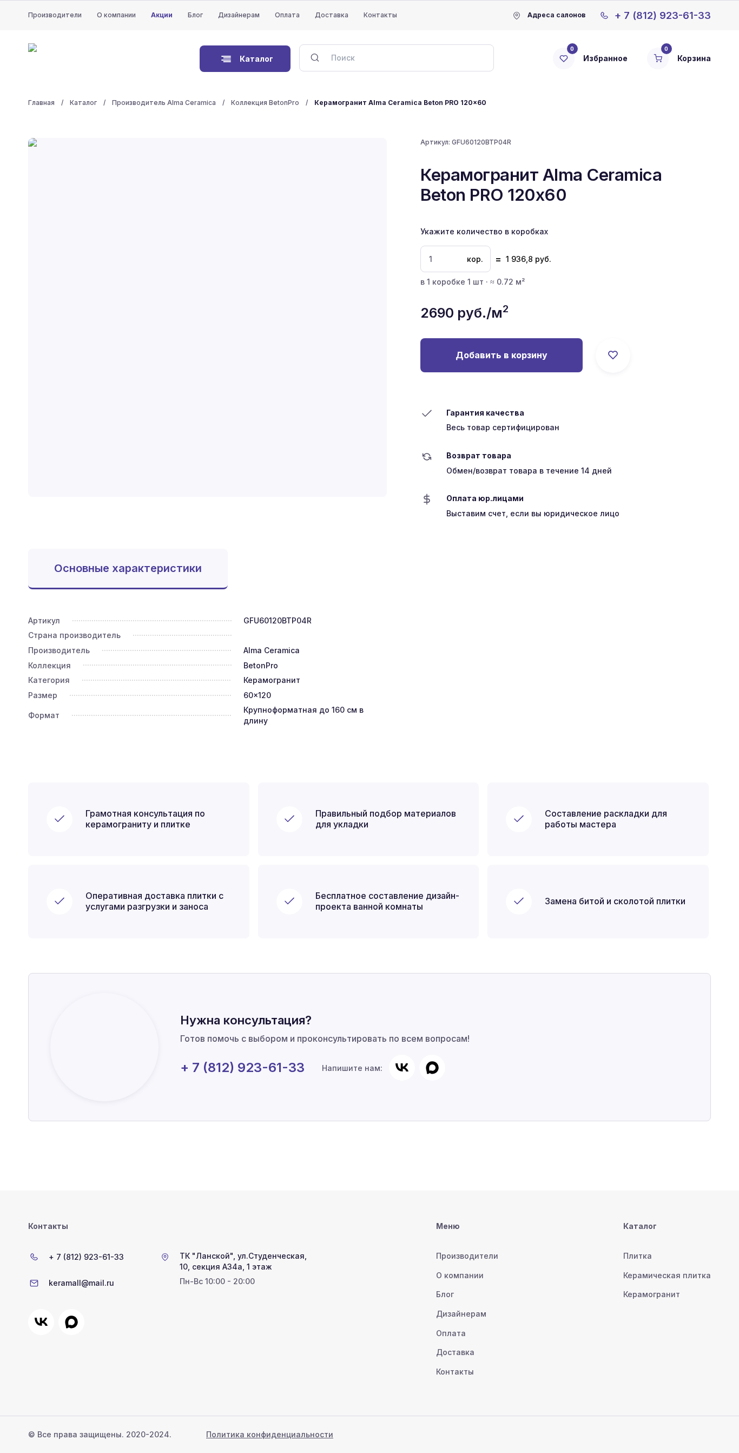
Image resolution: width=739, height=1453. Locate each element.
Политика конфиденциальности (269, 1434)
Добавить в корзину (501, 355)
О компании (116, 15)
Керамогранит (651, 1294)
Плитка (637, 1255)
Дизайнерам (239, 15)
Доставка (331, 15)
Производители (55, 15)
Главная (41, 102)
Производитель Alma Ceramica (164, 102)
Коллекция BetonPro (265, 102)
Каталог (83, 102)
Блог (195, 15)
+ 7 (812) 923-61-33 (242, 1067)
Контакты (380, 15)
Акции (162, 15)
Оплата (287, 15)
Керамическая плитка (667, 1275)
